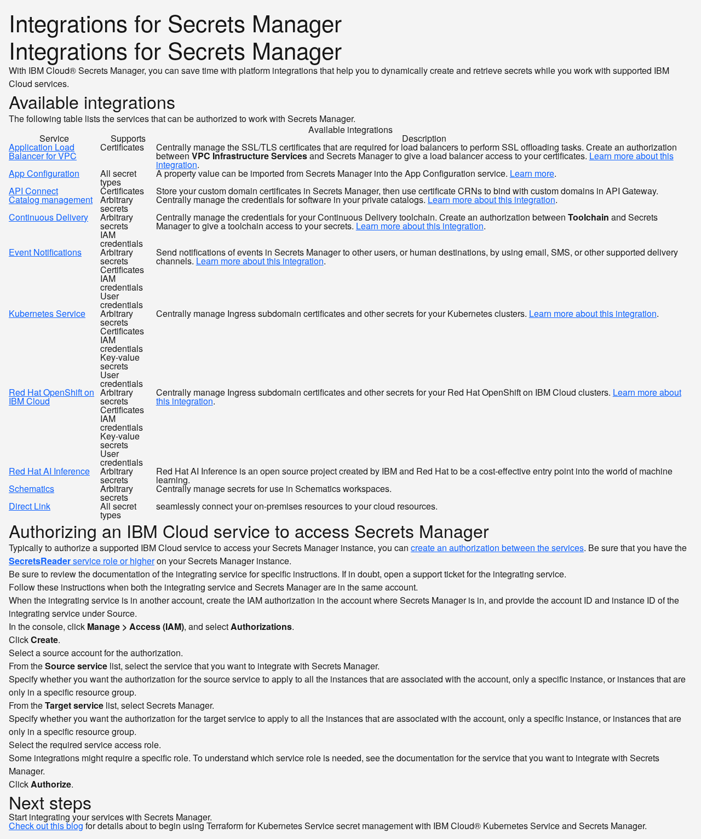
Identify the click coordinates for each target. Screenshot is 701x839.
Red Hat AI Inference (49, 471)
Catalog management (51, 199)
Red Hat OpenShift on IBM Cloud (51, 396)
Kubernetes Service (47, 313)
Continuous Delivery (48, 217)
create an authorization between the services (497, 547)
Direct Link (29, 506)
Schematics (31, 488)
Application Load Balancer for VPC (43, 151)
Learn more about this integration (491, 199)
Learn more (532, 173)
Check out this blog (46, 825)
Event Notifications (45, 252)
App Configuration (44, 173)
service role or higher (81, 560)
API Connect (33, 190)
